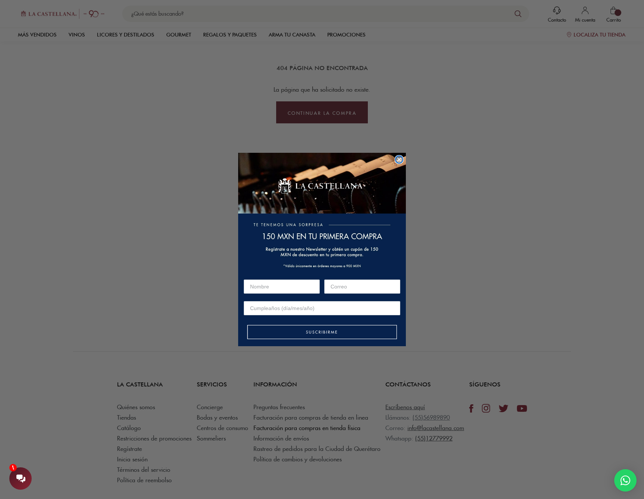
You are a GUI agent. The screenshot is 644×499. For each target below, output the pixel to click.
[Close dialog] (399, 159)
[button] (322, 332)
